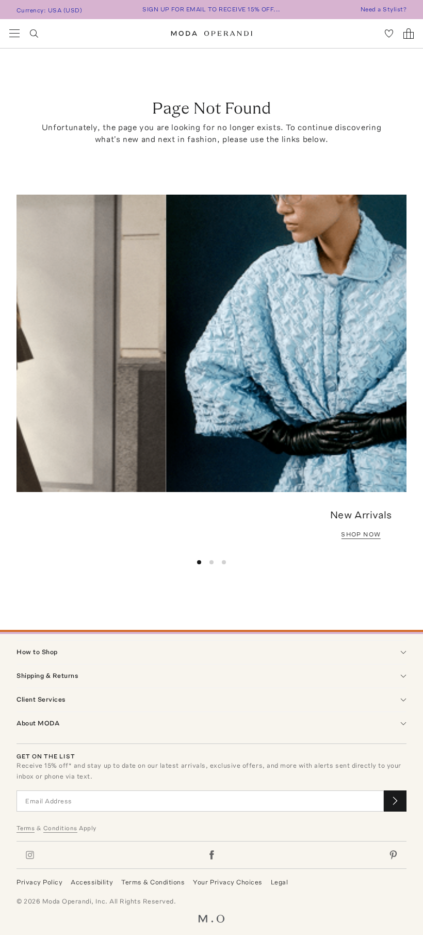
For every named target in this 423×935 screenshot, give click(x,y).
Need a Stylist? (383, 9)
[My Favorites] (389, 33)
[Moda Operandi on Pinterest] (393, 855)
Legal (279, 882)
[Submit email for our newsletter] (395, 801)
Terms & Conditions (153, 882)
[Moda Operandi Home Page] (212, 33)
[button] (199, 562)
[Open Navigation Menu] (14, 33)
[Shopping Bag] (408, 33)
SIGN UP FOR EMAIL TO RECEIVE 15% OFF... (211, 9)
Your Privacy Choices (227, 882)
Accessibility (92, 882)
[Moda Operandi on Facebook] (211, 855)
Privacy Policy (39, 882)
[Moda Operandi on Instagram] (30, 855)
